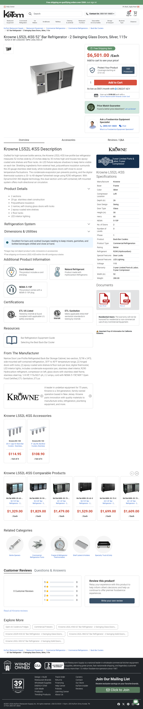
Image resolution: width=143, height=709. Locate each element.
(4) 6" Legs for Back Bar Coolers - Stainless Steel (15, 446)
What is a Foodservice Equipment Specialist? (117, 129)
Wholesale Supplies (43, 683)
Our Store (80, 683)
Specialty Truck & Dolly (103, 555)
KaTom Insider (82, 686)
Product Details (15, 189)
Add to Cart (115, 82)
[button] (128, 14)
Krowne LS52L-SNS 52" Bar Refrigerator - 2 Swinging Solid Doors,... (97, 634)
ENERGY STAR (41, 686)
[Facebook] (118, 704)
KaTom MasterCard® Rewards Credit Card (115, 96)
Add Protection (128, 70)
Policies (58, 689)
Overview (24, 139)
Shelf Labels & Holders (81, 555)
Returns (58, 680)
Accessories (68, 139)
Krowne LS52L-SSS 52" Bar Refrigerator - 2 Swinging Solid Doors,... (34, 641)
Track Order (60, 677)
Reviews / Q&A (116, 139)
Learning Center (62, 691)
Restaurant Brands (43, 680)
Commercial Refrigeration (23, 21)
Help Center (10, 7)
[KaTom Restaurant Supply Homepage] (14, 13)
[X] (123, 704)
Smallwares (46, 21)
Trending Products (43, 694)
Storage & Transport (109, 21)
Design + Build (41, 677)
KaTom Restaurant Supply (13, 28)
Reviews (79, 689)
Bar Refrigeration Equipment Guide (38, 338)
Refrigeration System (19, 224)
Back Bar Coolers (97, 28)
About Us (59, 694)
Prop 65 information (114, 331)
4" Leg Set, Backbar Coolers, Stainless (38, 445)
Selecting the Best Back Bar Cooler (37, 342)
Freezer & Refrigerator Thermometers (59, 556)
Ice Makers (35, 21)
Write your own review (112, 600)
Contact (79, 680)
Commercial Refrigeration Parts (37, 556)
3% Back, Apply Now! (129, 7)
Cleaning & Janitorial (69, 21)
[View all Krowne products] (117, 149)
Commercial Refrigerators (78, 28)
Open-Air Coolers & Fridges (17, 627)
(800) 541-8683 (110, 126)
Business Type (122, 21)
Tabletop (58, 21)
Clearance (133, 21)
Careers (79, 677)
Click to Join (120, 690)
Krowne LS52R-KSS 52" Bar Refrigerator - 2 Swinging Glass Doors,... (34, 634)
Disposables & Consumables (96, 21)
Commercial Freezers (43, 627)
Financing (59, 683)
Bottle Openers (14, 555)
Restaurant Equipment (10, 21)
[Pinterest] (128, 704)
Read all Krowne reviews (16, 610)
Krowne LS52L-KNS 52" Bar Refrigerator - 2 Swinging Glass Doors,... (87, 627)
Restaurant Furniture (82, 21)
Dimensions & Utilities (20, 231)
